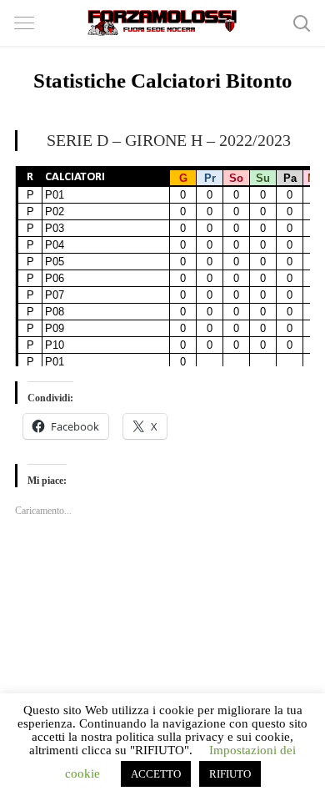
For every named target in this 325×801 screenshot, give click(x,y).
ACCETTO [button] (156, 774)
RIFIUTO (230, 774)
